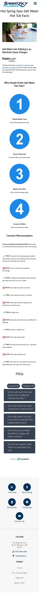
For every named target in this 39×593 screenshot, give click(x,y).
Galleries (19, 578)
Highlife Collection (24, 65)
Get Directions (21, 556)
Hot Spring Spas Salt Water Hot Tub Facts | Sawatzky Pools (15, 4)
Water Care (19, 583)
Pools (19, 568)
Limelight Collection (9, 67)
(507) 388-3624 (21, 552)
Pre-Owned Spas (19, 573)
